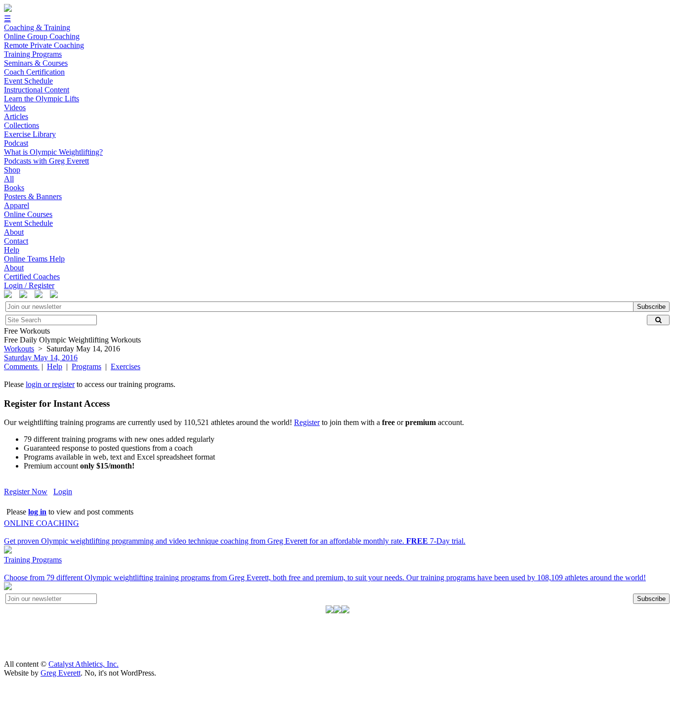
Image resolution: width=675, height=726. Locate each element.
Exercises (125, 366)
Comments (22, 366)
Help (54, 366)
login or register (50, 384)
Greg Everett (61, 673)
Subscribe (651, 306)
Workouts (19, 348)
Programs (86, 366)
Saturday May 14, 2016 (41, 357)
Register (307, 422)
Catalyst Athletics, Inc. (83, 664)
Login (62, 491)
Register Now (25, 491)
